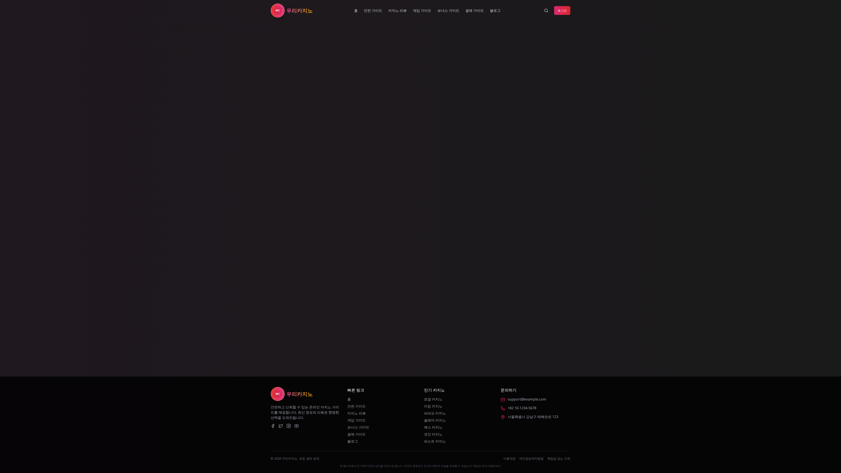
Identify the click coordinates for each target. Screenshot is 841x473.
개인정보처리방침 (531, 458)
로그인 (562, 10)
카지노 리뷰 (397, 10)
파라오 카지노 (435, 413)
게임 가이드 (422, 10)
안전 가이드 (373, 10)
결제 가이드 (474, 10)
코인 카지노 (433, 434)
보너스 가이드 (448, 10)
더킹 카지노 (433, 406)
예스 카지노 (433, 427)
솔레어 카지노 (435, 420)
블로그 (495, 10)
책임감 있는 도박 (558, 458)
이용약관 (509, 458)
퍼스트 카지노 (435, 441)
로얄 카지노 (433, 399)
